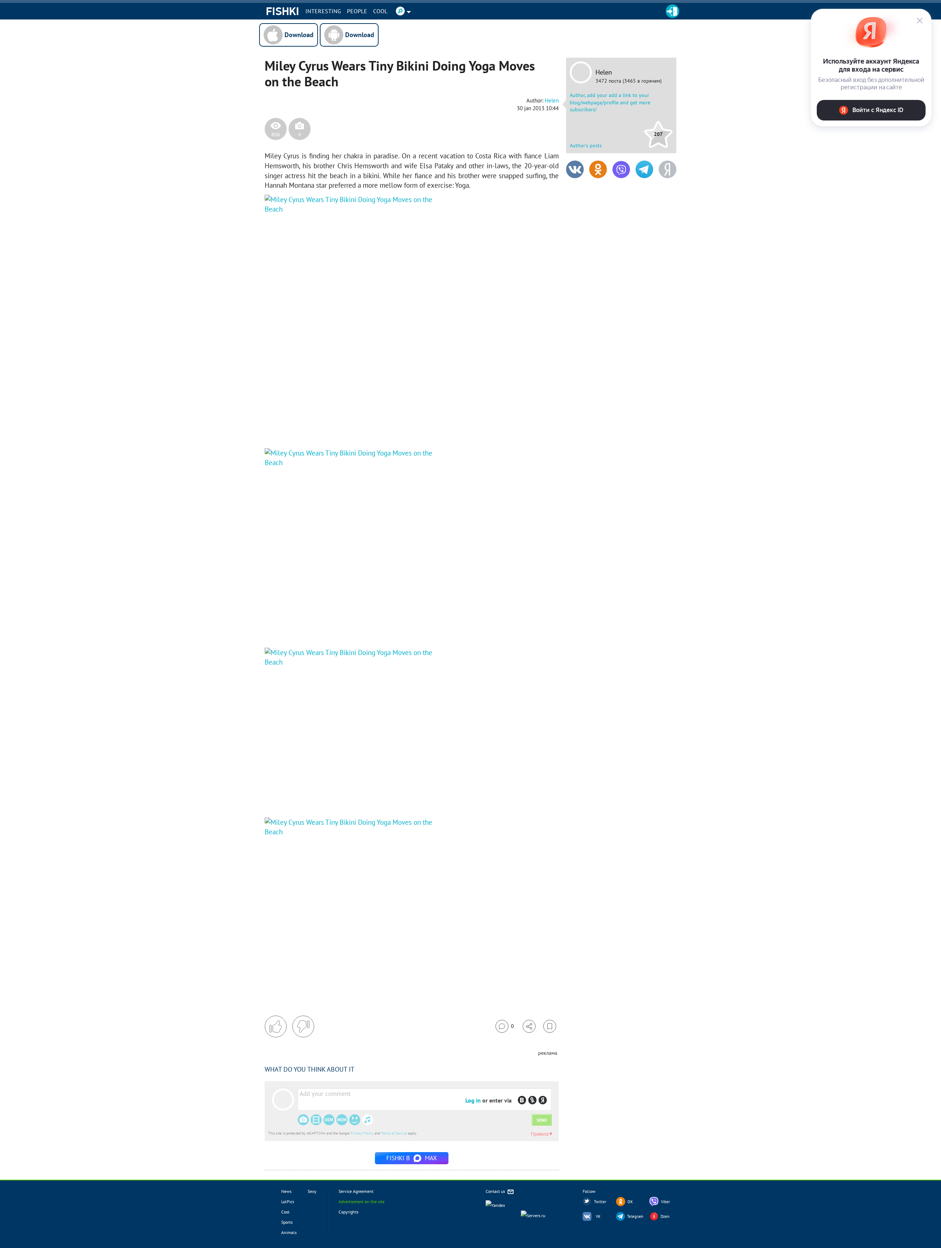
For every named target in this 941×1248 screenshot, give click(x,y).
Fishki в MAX (411, 1158)
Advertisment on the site (361, 1201)
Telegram (635, 1216)
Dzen (665, 1216)
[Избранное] (549, 1026)
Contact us (496, 1191)
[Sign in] (672, 11)
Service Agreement (356, 1191)
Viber (665, 1201)
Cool (380, 11)
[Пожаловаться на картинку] (353, 426)
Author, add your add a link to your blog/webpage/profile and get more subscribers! (610, 102)
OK (630, 1201)
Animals (289, 1232)
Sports (287, 1222)
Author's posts (586, 145)
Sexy (312, 1191)
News (286, 1191)
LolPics (287, 1201)
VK (598, 1216)
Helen (603, 72)
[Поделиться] (529, 1026)
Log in (473, 1100)
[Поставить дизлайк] (303, 1026)
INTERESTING (323, 11)
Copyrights (348, 1212)
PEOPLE (357, 11)
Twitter (600, 1201)
